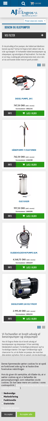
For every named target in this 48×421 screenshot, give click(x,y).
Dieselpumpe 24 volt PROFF (24, 304)
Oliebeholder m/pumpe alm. (24, 253)
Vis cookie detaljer (10, 408)
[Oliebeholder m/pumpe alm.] (24, 237)
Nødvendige (9, 393)
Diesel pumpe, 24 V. (24, 99)
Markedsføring (11, 396)
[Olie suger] (24, 185)
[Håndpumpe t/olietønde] (24, 134)
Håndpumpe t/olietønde (24, 150)
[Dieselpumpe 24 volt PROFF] (24, 288)
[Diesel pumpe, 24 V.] (24, 82)
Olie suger (24, 201)
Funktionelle (10, 400)
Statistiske (9, 403)
